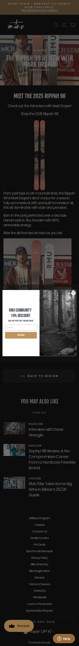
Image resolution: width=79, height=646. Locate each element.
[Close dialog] (73, 293)
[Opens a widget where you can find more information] (64, 639)
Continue (21, 335)
